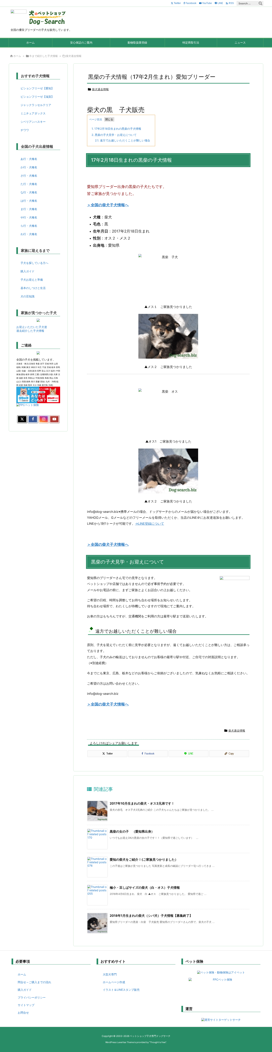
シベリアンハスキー (33, 121)
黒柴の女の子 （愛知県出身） (132, 831)
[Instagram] (43, 419)
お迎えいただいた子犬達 (31, 327)
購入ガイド (27, 271)
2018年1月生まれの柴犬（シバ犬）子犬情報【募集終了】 (151, 916)
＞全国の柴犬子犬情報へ (108, 205)
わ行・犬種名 (29, 234)
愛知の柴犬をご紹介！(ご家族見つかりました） (144, 859)
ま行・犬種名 (29, 209)
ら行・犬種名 (29, 225)
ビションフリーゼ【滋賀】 (37, 96)
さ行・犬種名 (29, 175)
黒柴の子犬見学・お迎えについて (114, 134)
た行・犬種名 (29, 184)
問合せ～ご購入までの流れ (34, 982)
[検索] (260, 3)
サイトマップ (26, 1005)
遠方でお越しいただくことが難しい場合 (122, 140)
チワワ (25, 130)
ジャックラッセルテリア (36, 105)
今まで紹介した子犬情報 (43, 55)
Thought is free (157, 1042)
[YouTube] (54, 419)
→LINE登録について (149, 524)
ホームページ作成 (114, 982)
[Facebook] (33, 419)
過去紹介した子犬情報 (30, 330)
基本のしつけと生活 (33, 288)
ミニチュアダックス (33, 113)
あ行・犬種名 (29, 159)
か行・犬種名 (29, 167)
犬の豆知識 (27, 296)
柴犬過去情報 (73, 55)
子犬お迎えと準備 (32, 279)
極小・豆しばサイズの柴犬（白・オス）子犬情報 (145, 887)
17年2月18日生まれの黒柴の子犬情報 (116, 128)
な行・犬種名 (29, 192)
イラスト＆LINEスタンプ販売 (121, 989)
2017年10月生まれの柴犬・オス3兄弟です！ (142, 803)
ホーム (17, 55)
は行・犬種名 (29, 200)
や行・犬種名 (29, 217)
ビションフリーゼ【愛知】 (37, 88)
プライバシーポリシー (32, 997)
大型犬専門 (110, 974)
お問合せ (23, 1012)
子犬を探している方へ (34, 263)
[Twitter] (22, 419)
